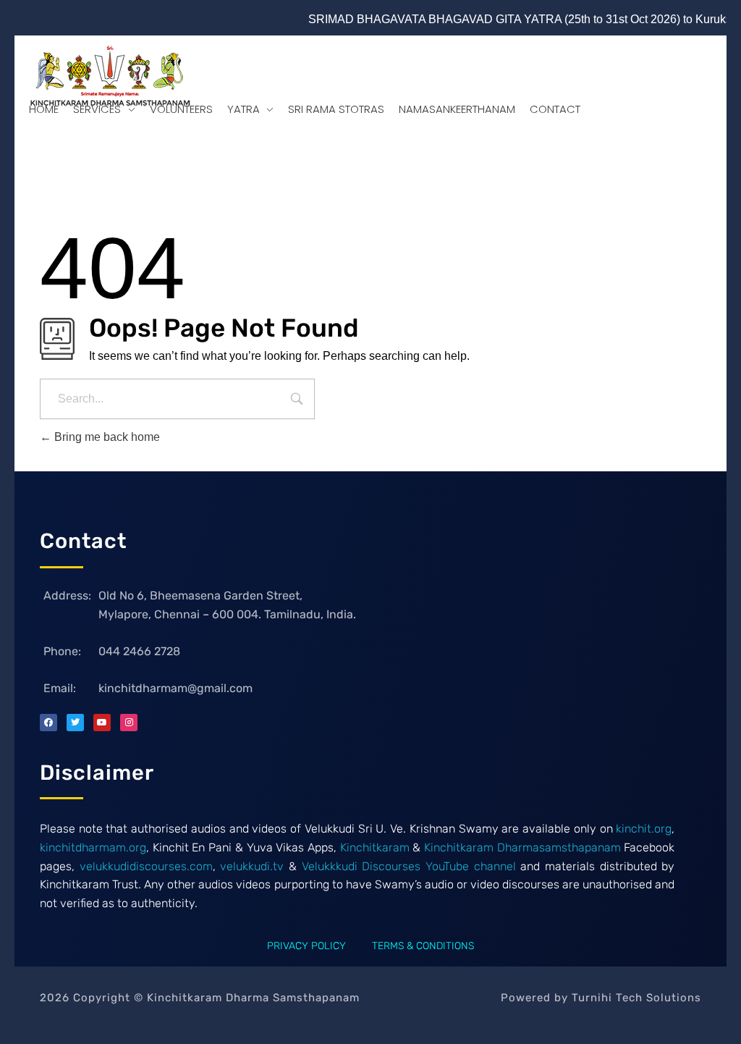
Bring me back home (105, 437)
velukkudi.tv (252, 866)
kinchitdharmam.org (93, 847)
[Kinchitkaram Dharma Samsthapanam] (106, 78)
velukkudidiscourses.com (146, 866)
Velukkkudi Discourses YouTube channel (409, 866)
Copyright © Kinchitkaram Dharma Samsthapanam (200, 997)
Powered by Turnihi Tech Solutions (601, 997)
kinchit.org (644, 828)
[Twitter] (75, 722)
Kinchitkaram (373, 847)
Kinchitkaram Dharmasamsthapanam (522, 847)
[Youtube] (102, 722)
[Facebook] (48, 722)
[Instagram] (128, 722)
